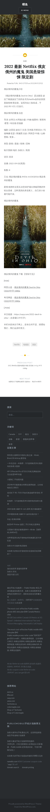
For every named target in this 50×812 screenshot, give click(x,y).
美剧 (25, 61)
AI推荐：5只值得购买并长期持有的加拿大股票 (24, 502)
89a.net (10, 695)
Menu (26, 10)
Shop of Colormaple (15, 713)
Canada (12, 434)
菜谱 (18, 439)
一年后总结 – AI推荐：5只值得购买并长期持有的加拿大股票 (24, 464)
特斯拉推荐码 (30, 641)
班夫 (15, 571)
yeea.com (11, 701)
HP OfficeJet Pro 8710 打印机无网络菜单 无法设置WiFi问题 (24, 472)
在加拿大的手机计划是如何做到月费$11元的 (25, 756)
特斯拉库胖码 (19, 641)
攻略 (10, 439)
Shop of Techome (14, 710)
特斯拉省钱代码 (33, 644)
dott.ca (10, 692)
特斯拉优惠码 (15, 650)
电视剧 (26, 344)
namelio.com (12, 761)
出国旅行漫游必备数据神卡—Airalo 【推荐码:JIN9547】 (24, 531)
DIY (20, 434)
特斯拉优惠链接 (23, 647)
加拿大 (35, 434)
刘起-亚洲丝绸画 (14, 519)
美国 (9, 574)
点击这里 (18, 603)
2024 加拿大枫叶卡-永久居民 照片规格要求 (24, 509)
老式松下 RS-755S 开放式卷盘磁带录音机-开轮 (25, 494)
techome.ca (12, 704)
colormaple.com (13, 707)
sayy (10, 764)
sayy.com (10, 698)
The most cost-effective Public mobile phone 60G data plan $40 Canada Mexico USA (23, 612)
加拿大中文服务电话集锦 (17, 546)
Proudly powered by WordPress (21, 804)
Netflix (17, 344)
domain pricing (28, 767)
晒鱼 (25, 4)
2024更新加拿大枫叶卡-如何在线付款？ (23, 514)
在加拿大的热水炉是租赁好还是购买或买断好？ (24, 552)
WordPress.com (29, 807)
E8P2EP (29, 600)
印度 (13, 574)
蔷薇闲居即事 (28, 439)
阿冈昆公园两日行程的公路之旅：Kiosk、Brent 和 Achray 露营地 (24, 456)
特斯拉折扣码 (20, 644)
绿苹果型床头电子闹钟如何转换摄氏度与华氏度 (24, 539)
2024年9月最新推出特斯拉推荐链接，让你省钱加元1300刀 (25, 486)
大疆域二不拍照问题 (15, 479)
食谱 (10, 444)
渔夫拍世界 (12, 569)
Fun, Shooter (21, 83)
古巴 (17, 574)
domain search (13, 767)
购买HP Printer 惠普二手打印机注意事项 (23, 524)
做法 (27, 434)
